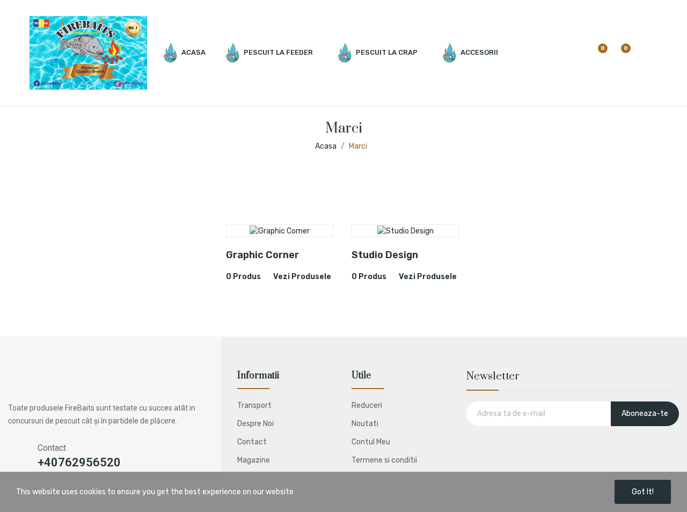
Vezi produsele (302, 276)
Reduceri (367, 405)
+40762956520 (79, 462)
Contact (252, 442)
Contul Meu (371, 442)
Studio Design (385, 255)
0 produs (243, 276)
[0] (595, 53)
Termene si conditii (384, 460)
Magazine (253, 460)
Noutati (365, 423)
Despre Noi (255, 423)
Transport (254, 405)
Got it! (643, 491)
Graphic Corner (262, 255)
